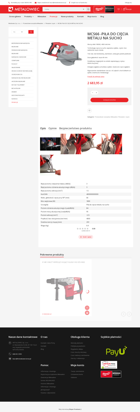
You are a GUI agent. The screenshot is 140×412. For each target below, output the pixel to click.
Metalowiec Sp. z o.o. (15, 23)
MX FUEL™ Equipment (18, 85)
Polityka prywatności (78, 346)
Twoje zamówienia (77, 371)
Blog (42, 349)
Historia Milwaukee (47, 383)
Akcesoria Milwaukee (18, 81)
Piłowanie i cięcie (50, 23)
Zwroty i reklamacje (78, 358)
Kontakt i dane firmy (48, 343)
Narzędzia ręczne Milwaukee (21, 78)
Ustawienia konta (77, 374)
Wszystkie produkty (18, 95)
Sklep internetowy (69, 409)
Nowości (15, 99)
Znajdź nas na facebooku (79, 2)
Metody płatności (77, 343)
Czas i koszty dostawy (79, 352)
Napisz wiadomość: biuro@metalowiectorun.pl (52, 2)
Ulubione (74, 377)
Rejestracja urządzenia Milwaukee (53, 374)
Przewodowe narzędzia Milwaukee (33, 23)
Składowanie (16, 67)
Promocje (15, 102)
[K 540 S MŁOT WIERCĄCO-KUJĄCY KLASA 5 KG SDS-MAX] (65, 290)
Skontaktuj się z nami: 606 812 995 (21, 2)
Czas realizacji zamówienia (80, 355)
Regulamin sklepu (77, 349)
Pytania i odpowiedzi (48, 393)
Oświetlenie (15, 60)
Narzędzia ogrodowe (19, 57)
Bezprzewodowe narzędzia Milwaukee (21, 45)
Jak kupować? (45, 390)
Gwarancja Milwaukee (48, 377)
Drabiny (14, 92)
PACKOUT (14, 64)
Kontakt (43, 346)
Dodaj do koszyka (109, 100)
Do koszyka (87, 313)
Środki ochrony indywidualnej (22, 71)
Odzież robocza (17, 74)
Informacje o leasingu (48, 371)
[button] (88, 9)
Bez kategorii (16, 88)
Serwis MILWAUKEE (48, 380)
